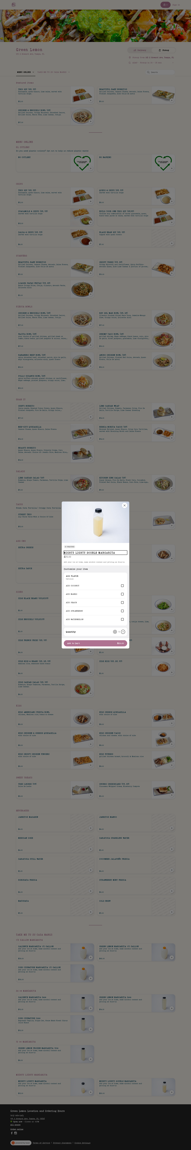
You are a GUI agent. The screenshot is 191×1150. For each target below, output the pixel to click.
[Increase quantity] (123, 632)
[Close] (124, 505)
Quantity (71, 631)
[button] (95, 522)
